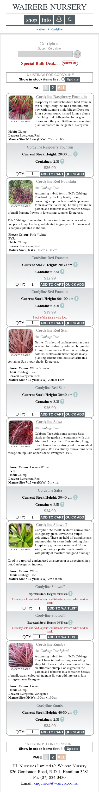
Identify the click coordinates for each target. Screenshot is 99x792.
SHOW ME (70, 63)
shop (31, 19)
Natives (41, 29)
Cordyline (56, 29)
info (46, 19)
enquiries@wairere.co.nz (56, 783)
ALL (61, 88)
